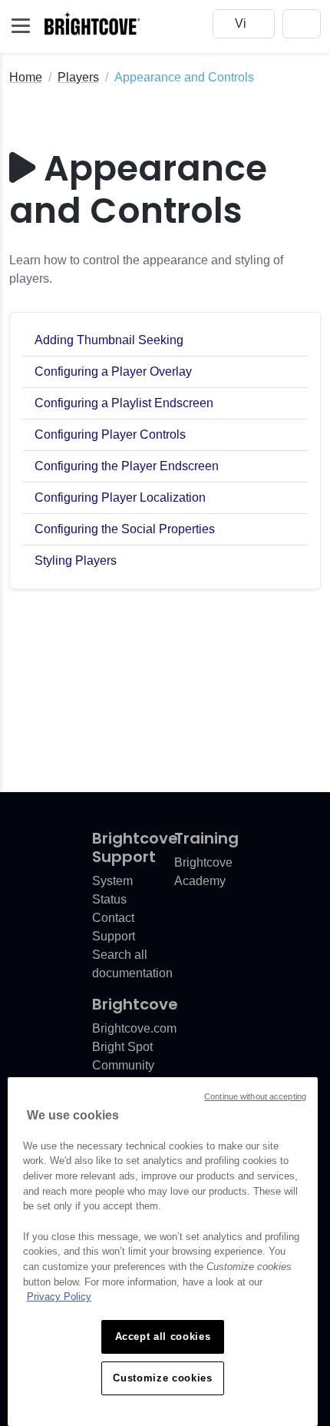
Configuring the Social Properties (125, 529)
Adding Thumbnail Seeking (109, 340)
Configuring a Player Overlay (113, 371)
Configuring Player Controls (110, 434)
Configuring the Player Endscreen (127, 466)
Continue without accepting (255, 1096)
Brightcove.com (134, 1028)
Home (25, 77)
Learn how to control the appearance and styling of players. (146, 269)
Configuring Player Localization (120, 497)
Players (78, 77)
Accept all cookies (163, 1336)
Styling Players (76, 560)
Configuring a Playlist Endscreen (124, 403)
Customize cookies (162, 1378)
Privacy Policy (59, 1296)
